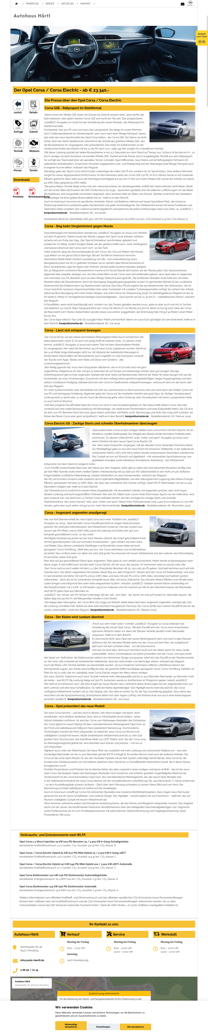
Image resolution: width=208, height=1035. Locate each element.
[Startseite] (190, 3)
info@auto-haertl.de (32, 960)
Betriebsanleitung (39, 196)
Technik (18, 151)
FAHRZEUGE (32, 3)
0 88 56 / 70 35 (29, 970)
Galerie (33, 131)
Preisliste (18, 196)
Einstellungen (103, 1027)
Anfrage (18, 131)
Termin (33, 170)
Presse (18, 170)
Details (33, 112)
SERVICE (50, 3)
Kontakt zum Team (202, 35)
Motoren (34, 151)
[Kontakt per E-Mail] (182, 3)
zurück (18, 112)
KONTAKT (85, 3)
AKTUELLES (67, 3)
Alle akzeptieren (135, 1027)
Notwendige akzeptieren (71, 1025)
